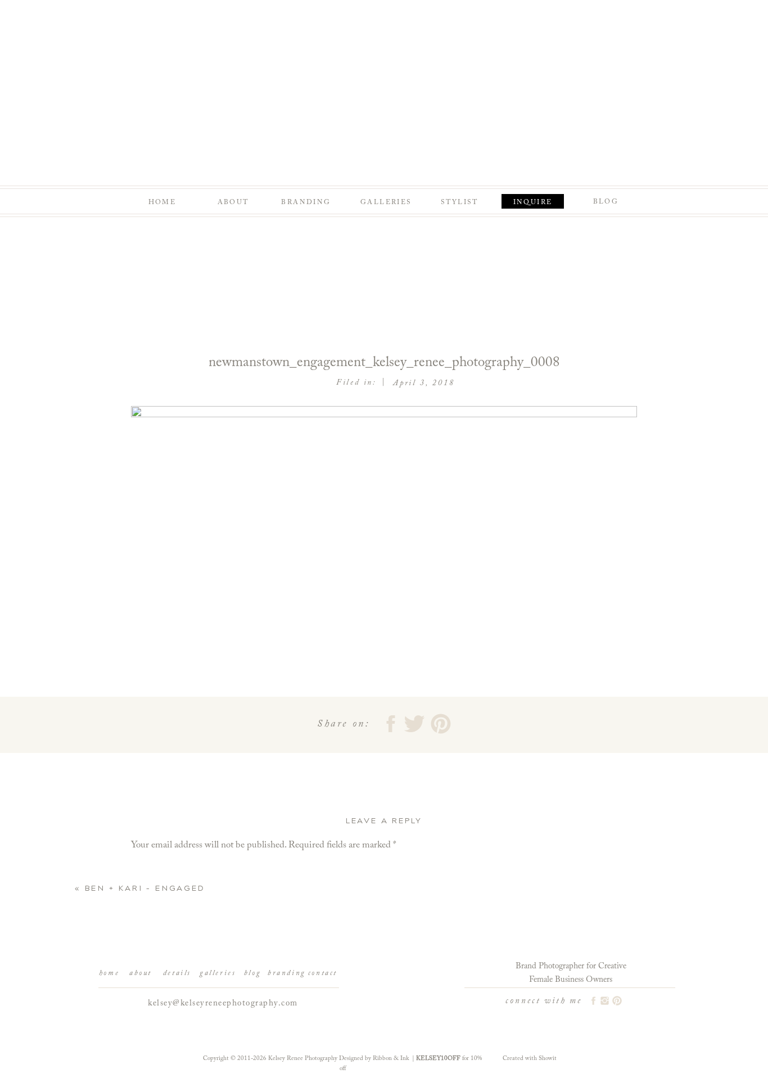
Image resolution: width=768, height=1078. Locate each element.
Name (145, 1022)
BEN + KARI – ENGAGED (145, 888)
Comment (153, 869)
